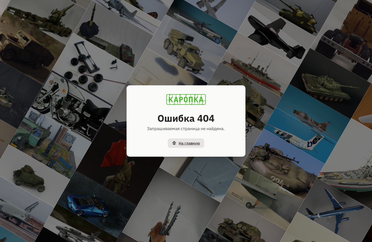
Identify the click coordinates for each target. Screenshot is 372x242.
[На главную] (186, 99)
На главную (189, 143)
